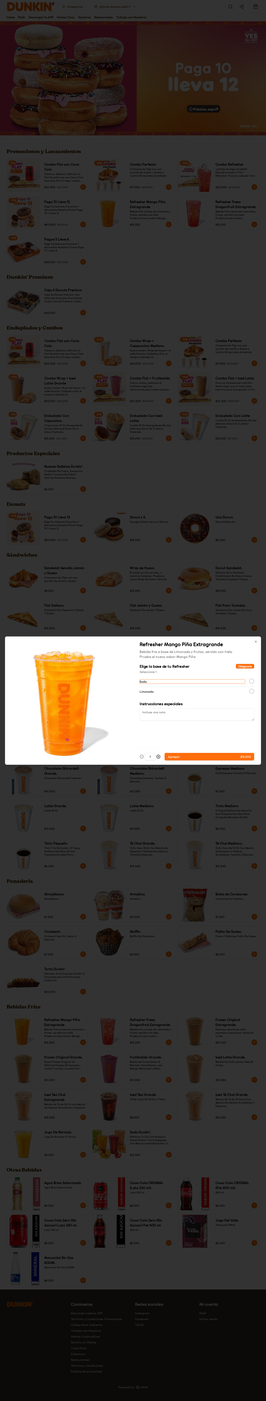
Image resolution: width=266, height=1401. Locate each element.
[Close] (255, 641)
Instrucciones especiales (161, 703)
